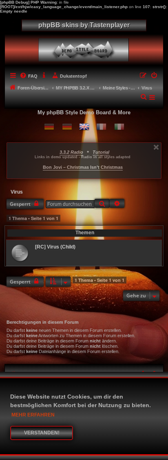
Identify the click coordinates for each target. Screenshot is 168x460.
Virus (17, 192)
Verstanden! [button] (42, 433)
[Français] (101, 127)
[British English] (84, 127)
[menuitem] (29, 76)
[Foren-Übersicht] (85, 47)
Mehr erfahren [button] (33, 415)
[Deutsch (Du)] (49, 127)
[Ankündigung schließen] (156, 147)
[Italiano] (119, 127)
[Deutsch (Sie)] (67, 127)
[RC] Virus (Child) (55, 247)
